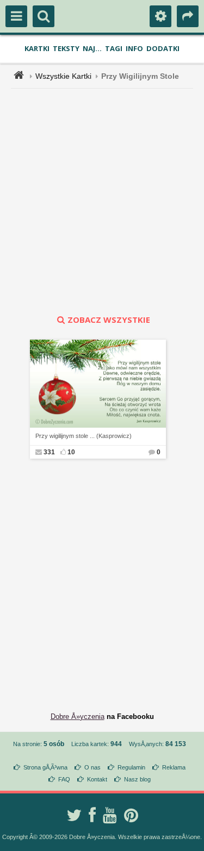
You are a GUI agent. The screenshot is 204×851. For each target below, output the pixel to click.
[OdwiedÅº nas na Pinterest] (131, 815)
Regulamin (131, 767)
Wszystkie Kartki (63, 76)
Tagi (113, 48)
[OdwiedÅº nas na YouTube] (110, 815)
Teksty (66, 48)
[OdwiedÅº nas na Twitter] (74, 815)
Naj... (92, 48)
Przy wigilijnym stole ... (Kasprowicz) (83, 436)
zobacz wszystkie (108, 319)
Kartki (37, 48)
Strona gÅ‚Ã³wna (45, 767)
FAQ (64, 779)
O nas (92, 767)
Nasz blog (137, 779)
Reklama (174, 767)
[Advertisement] (102, 201)
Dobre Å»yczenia (77, 716)
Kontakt (97, 779)
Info (134, 48)
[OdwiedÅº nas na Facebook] (92, 815)
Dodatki (163, 48)
